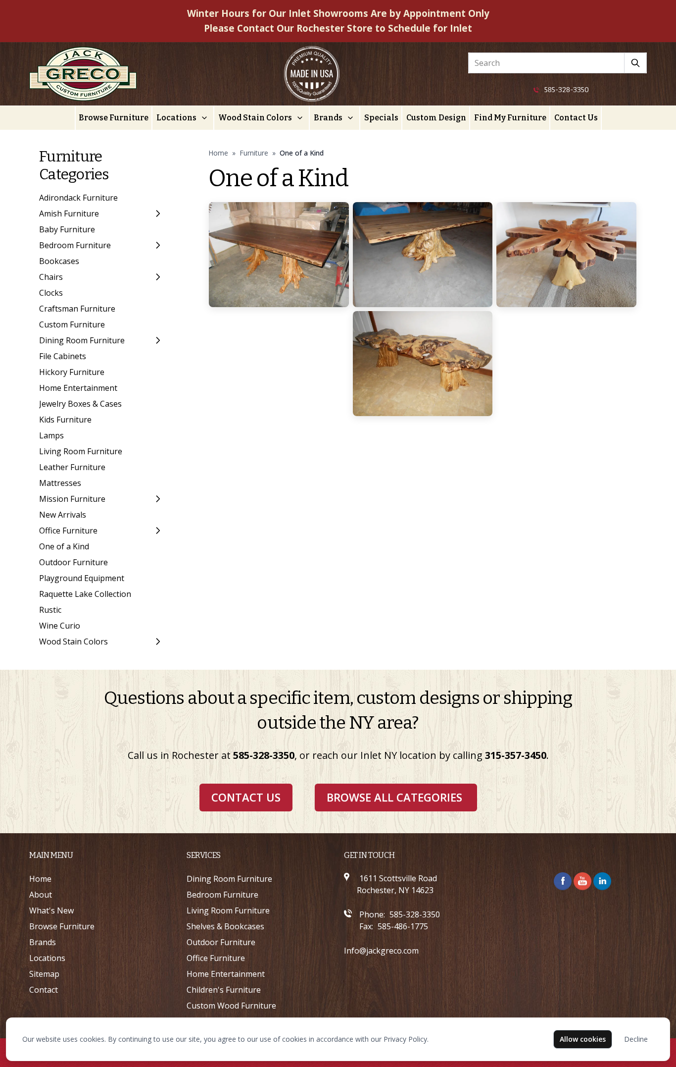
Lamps (51, 435)
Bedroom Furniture (75, 245)
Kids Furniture (65, 419)
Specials (381, 117)
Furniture (254, 153)
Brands (328, 117)
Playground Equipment (81, 578)
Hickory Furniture (71, 372)
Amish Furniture (69, 213)
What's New (51, 910)
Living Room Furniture (80, 451)
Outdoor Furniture (73, 562)
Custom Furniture (72, 324)
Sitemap (44, 973)
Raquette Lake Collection (85, 593)
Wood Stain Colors (255, 117)
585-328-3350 (566, 90)
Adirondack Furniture (78, 197)
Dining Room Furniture (82, 340)
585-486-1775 (403, 926)
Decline (636, 1039)
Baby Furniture (67, 229)
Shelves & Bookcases (225, 926)
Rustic (50, 609)
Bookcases (59, 261)
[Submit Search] (636, 63)
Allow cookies (583, 1039)
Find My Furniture (510, 117)
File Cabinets (62, 356)
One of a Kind (64, 546)
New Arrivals (62, 514)
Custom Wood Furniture (231, 1005)
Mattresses (60, 483)
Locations (176, 117)
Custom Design (436, 117)
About (40, 894)
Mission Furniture (72, 498)
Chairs (51, 276)
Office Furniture (68, 530)
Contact (43, 989)
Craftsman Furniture (77, 308)
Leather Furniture (72, 467)
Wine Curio (59, 625)
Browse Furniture (113, 117)
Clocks (51, 292)
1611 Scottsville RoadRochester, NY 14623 (397, 884)
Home (218, 153)
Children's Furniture (224, 989)
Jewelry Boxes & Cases (80, 403)
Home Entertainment (78, 387)
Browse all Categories (394, 797)
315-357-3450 (515, 755)
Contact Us (576, 117)
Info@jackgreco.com (381, 950)
